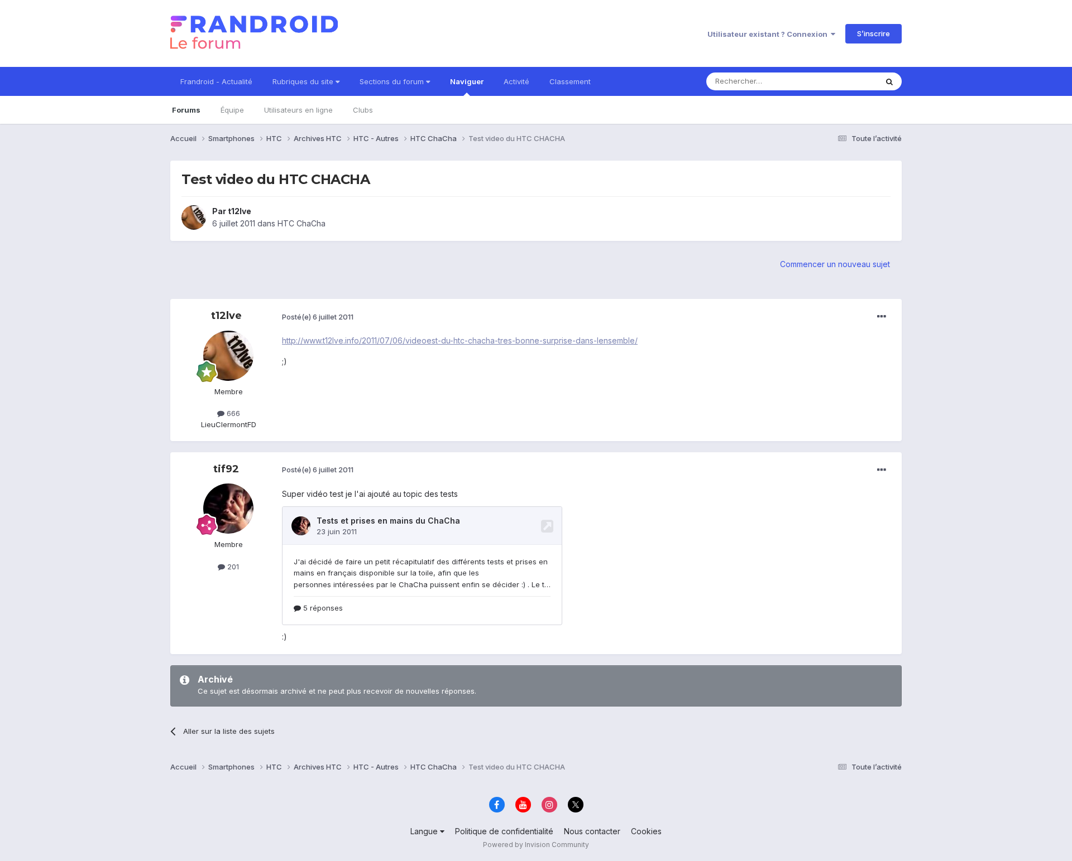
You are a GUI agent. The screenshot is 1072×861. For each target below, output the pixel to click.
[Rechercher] (889, 81)
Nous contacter (592, 831)
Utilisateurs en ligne (298, 109)
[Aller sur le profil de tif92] (228, 508)
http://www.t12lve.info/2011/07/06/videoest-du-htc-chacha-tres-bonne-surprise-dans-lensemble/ (460, 340)
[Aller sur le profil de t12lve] (193, 217)
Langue (425, 831)
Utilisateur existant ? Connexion (769, 34)
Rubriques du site (304, 81)
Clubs (363, 109)
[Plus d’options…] (881, 316)
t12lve (239, 211)
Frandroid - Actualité (216, 81)
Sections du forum (393, 81)
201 (232, 566)
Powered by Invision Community (536, 844)
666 (232, 413)
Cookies (646, 831)
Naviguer (467, 81)
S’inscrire (873, 33)
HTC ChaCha (301, 223)
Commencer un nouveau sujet (835, 264)
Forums (186, 109)
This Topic (844, 81)
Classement (570, 81)
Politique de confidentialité (504, 831)
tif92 (226, 469)
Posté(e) (317, 316)
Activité (516, 81)
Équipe (232, 109)
